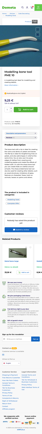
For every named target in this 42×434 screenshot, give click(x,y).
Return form (6, 403)
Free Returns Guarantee (11, 377)
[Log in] (27, 7)
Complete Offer (13, 203)
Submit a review (22, 230)
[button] (22, 7)
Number (7, 109)
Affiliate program (8, 409)
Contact (5, 406)
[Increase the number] (11, 108)
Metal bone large (12, 261)
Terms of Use (7, 395)
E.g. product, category (15, 19)
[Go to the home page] (9, 7)
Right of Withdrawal (9, 401)
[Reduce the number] (11, 111)
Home (4, 13)
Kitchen (12, 13)
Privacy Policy (7, 393)
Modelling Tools (10, 15)
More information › (11, 85)
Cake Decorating (23, 13)
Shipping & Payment (10, 375)
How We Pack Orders (10, 380)
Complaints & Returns (10, 398)
